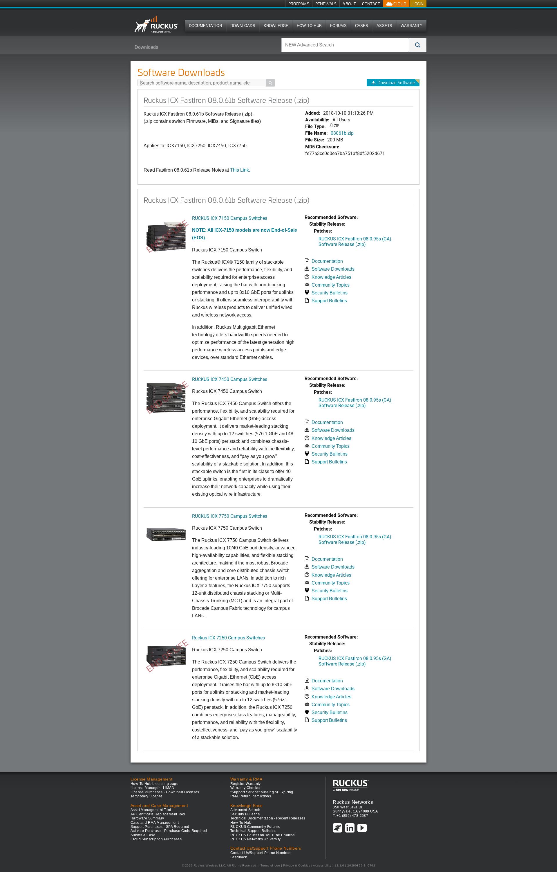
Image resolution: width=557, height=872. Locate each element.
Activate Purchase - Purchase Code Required (169, 831)
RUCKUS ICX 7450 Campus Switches (229, 379)
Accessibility (322, 865)
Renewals (326, 3)
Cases (361, 26)
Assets (384, 26)
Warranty (412, 26)
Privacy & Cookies (296, 865)
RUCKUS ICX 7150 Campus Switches (229, 218)
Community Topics (331, 285)
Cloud (399, 3)
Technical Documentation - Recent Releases (267, 818)
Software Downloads (333, 269)
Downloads (242, 26)
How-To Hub (309, 26)
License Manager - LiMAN (152, 788)
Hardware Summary (147, 818)
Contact (371, 3)
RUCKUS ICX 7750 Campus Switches (229, 516)
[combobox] (345, 45)
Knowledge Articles (331, 277)
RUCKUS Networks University (255, 839)
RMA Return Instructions (250, 796)
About (349, 3)
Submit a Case (143, 835)
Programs (298, 3)
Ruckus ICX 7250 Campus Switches (228, 637)
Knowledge (276, 26)
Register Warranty (245, 784)
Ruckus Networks (353, 802)
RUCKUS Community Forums (255, 827)
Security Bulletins (330, 292)
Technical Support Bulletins (253, 831)
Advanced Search (245, 810)
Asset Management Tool (151, 810)
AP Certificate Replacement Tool (158, 814)
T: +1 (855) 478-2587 (350, 816)
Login (418, 3)
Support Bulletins (329, 300)
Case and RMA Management (155, 823)
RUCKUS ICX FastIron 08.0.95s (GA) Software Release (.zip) (355, 241)
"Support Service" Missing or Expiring (261, 792)
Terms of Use (270, 865)
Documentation (205, 26)
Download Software (396, 82)
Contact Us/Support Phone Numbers (261, 853)
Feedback (238, 857)
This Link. (240, 170)
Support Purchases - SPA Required (160, 827)
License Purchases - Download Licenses (165, 792)
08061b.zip (342, 133)
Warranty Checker (245, 788)
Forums (338, 26)
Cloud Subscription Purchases (156, 839)
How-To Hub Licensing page (154, 784)
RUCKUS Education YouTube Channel (263, 835)
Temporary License (147, 796)
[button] (417, 45)
